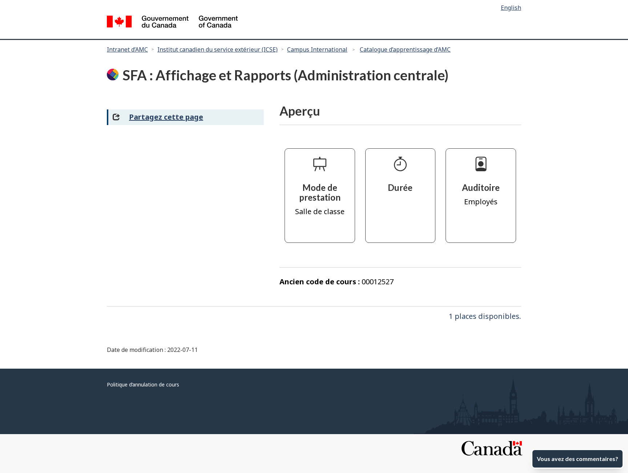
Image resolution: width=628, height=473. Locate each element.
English (511, 8)
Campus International (317, 49)
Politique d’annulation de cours (143, 384)
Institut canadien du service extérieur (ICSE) (217, 49)
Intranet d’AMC (127, 49)
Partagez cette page (166, 117)
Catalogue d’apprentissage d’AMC (405, 49)
